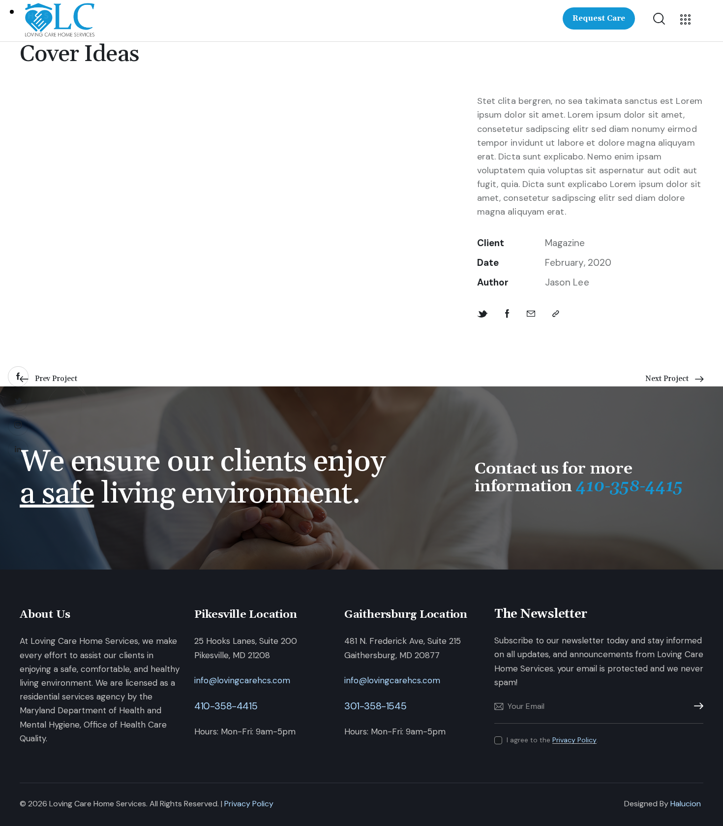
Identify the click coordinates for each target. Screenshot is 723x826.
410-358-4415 (225, 705)
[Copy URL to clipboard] (555, 314)
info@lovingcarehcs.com (242, 680)
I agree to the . (552, 739)
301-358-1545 (375, 705)
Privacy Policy (574, 740)
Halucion (685, 803)
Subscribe (696, 706)
